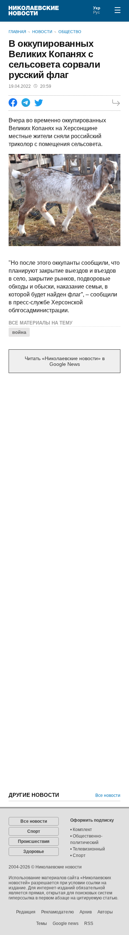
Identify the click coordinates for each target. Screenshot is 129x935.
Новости (42, 31)
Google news (65, 923)
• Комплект (81, 829)
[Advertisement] (64, 449)
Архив (86, 911)
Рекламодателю (57, 911)
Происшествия (33, 841)
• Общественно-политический (86, 839)
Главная (17, 31)
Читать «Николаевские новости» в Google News (65, 361)
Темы (41, 923)
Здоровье (33, 851)
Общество (69, 31)
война (19, 332)
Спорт (33, 831)
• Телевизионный (87, 849)
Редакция (25, 911)
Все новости (107, 795)
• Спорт (78, 855)
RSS (88, 923)
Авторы (105, 911)
